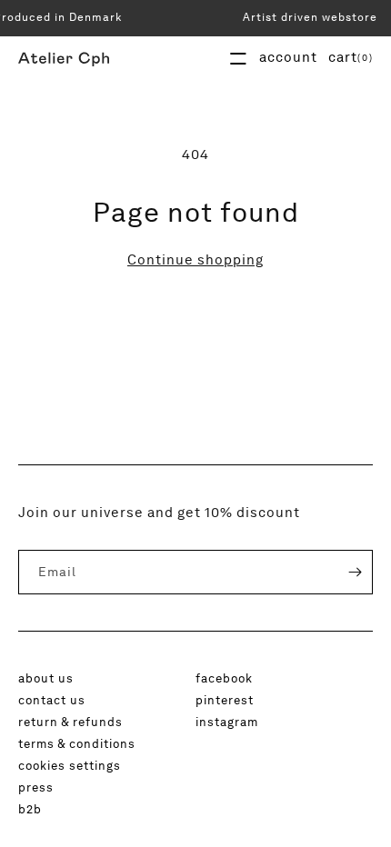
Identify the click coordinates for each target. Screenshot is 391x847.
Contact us (51, 700)
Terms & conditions (76, 743)
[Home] (63, 57)
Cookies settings (69, 765)
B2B (30, 809)
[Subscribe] (342, 572)
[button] (350, 57)
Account (288, 57)
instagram (227, 721)
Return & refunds (70, 721)
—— (238, 57)
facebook (224, 678)
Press (36, 787)
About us (46, 678)
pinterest (225, 700)
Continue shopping (195, 260)
